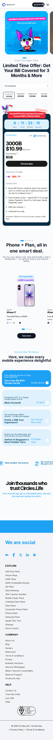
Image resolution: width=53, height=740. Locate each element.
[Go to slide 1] (24, 57)
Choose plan (27, 163)
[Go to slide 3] (29, 57)
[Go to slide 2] (27, 57)
